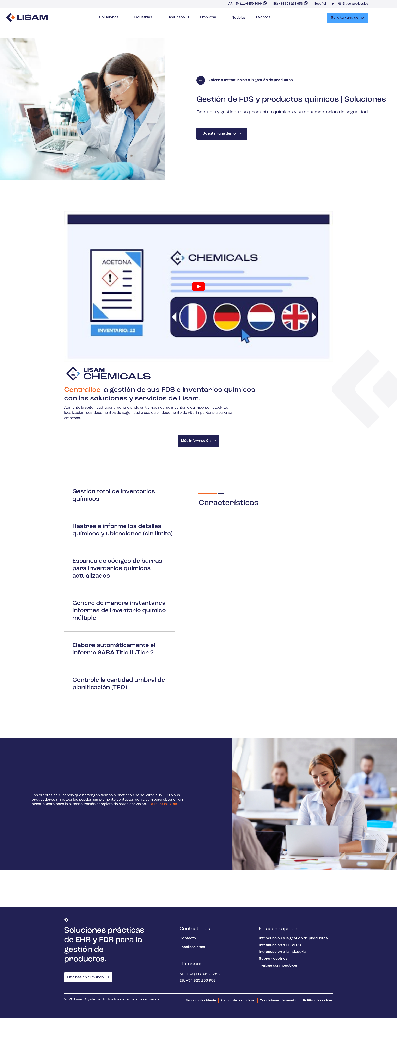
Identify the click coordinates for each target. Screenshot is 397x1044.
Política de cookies (318, 1000)
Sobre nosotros (273, 959)
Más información (196, 441)
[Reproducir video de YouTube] (198, 286)
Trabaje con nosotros (278, 966)
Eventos (263, 17)
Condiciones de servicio (279, 1000)
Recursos (176, 17)
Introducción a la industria (282, 952)
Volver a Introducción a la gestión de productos (250, 80)
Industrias (143, 17)
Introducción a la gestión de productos (293, 938)
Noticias (238, 18)
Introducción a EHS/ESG (280, 945)
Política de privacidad (238, 1000)
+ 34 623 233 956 (163, 804)
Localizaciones (192, 947)
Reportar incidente (200, 1000)
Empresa (208, 17)
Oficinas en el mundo (85, 977)
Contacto (187, 938)
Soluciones (109, 17)
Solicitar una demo (347, 18)
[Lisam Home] (27, 18)
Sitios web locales (355, 3)
